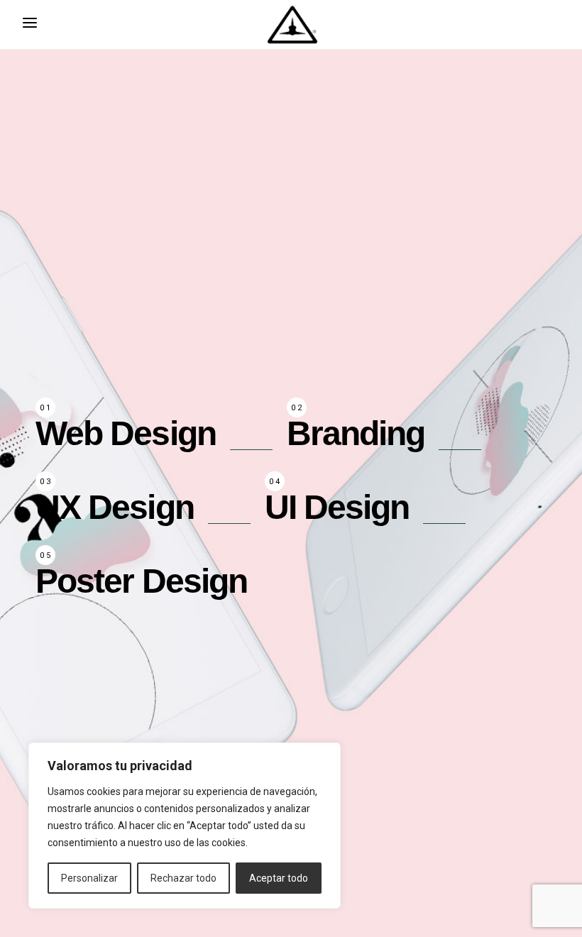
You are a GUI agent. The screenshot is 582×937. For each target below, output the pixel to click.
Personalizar (89, 878)
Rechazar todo (183, 878)
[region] (184, 826)
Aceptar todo (278, 878)
